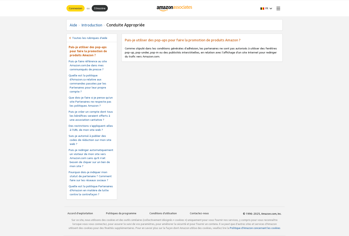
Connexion (75, 8)
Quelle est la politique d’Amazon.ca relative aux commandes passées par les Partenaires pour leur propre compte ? (87, 83)
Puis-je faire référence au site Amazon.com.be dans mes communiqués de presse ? (88, 65)
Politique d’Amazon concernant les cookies (255, 228)
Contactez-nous (199, 213)
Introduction (91, 25)
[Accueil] (174, 8)
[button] (266, 8)
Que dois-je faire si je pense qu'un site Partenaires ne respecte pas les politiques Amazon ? (91, 101)
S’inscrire (99, 8)
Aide (73, 25)
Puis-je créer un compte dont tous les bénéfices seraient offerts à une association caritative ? (91, 115)
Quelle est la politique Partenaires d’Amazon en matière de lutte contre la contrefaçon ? (91, 190)
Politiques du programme (121, 213)
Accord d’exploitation (80, 213)
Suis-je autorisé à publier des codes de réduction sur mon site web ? (90, 140)
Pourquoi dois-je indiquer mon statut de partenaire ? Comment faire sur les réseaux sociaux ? (90, 176)
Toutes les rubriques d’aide (89, 38)
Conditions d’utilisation (163, 213)
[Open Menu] (277, 8)
